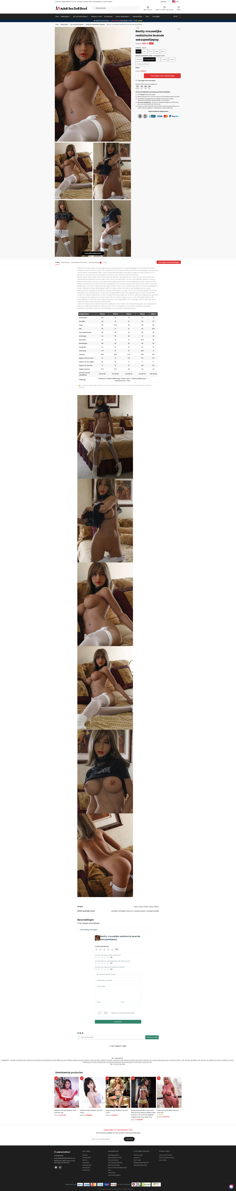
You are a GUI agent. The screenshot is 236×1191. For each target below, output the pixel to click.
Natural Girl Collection (142, 1060)
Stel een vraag (152, 1037)
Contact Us (137, 1157)
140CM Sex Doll (21, 1060)
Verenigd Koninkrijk (142, 64)
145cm (145, 51)
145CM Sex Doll (31, 1060)
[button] (177, 16)
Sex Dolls (13, 1060)
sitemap (135, 1189)
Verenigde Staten (149, 59)
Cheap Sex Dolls (118, 1060)
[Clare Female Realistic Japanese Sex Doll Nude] (180, 29)
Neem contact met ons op (164, 10)
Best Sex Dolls (86, 1167)
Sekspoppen (64, 24)
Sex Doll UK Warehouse (98, 1062)
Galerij (57, 262)
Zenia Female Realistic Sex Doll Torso (117, 1111)
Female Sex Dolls (129, 1060)
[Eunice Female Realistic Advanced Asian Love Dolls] (178, 29)
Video (109, 1170)
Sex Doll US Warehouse (113, 1062)
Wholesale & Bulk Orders (140, 1165)
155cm (151, 51)
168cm (163, 51)
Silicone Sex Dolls (127, 1062)
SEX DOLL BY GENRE (220, 1060)
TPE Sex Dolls (137, 1062)
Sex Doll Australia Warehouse (159, 1060)
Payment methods (113, 1160)
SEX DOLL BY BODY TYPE (176, 1060)
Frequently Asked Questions (141, 1162)
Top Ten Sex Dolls (119, 1064)
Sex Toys (84, 1160)
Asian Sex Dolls (95, 1060)
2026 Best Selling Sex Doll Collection (78, 1060)
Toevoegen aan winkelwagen (162, 76)
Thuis (56, 24)
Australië (139, 59)
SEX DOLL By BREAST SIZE (192, 1060)
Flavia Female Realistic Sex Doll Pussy (91, 1111)
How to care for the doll (165, 1155)
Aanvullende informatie (79, 262)
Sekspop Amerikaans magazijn (95, 24)
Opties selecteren (66, 1119)
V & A (105, 262)
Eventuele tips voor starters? (104, 980)
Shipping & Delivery (113, 1155)
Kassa (179, 10)
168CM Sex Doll (61, 1060)
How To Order (137, 1160)
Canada (164, 59)
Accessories (85, 1162)
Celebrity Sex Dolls (106, 1060)
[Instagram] (60, 1167)
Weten (138, 67)
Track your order (138, 1155)
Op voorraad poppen (77, 24)
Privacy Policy (112, 1172)
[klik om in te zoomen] (93, 84)
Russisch (171, 59)
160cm (157, 51)
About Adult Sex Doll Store (115, 1162)
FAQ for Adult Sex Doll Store (166, 1157)
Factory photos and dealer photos (117, 1167)
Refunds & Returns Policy (115, 1157)
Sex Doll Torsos (86, 1157)
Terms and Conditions (114, 1175)
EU (158, 59)
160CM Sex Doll (51, 1060)
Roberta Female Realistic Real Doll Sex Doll (65, 1111)
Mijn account (148, 10)
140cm (138, 51)
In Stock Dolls (86, 1170)
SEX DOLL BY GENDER (207, 1060)
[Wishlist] (75, 1079)
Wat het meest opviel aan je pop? (106, 974)
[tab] (57, 262)
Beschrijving (65, 262)
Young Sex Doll (147, 1062)
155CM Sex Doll (41, 1060)
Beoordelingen (95, 262)
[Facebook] (56, 1167)
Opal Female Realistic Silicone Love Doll (168, 1111)
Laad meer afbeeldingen (92, 253)
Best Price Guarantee (113, 1165)
